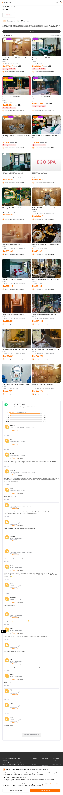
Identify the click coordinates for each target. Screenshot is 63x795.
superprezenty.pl (56, 764)
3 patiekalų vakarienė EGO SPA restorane (21, 506)
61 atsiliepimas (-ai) (11, 21)
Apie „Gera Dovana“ (35, 763)
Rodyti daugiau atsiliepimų (31, 734)
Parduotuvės (45, 763)
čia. (43, 785)
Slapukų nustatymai (16, 790)
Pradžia (8, 6)
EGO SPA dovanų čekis (16, 523)
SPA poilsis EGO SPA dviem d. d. (18, 441)
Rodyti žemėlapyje (8, 35)
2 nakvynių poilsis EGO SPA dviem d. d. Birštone (22, 428)
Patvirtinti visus (45, 790)
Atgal (4, 6)
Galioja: (7, 69)
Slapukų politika (54, 784)
